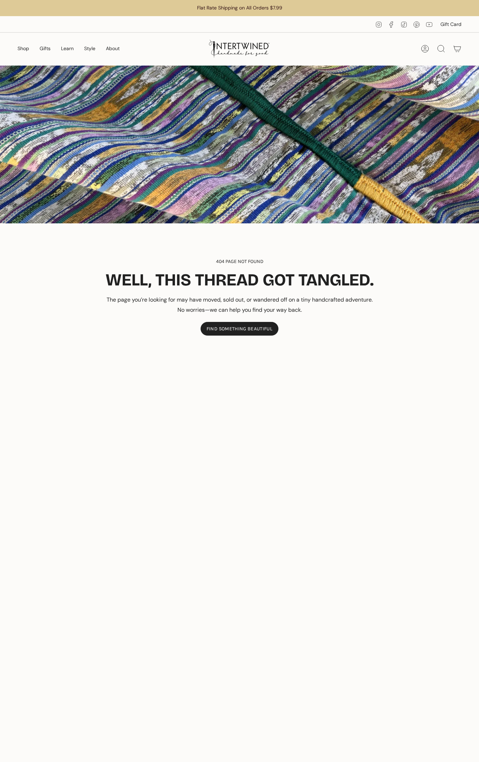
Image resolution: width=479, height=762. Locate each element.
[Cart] (457, 49)
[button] (23, 49)
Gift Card (450, 24)
